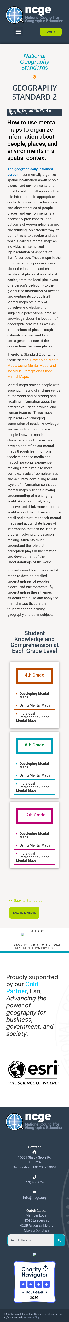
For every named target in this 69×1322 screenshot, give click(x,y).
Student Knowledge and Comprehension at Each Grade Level (34, 642)
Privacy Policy (31, 1317)
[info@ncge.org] (34, 1192)
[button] (18, 31)
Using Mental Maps (35, 705)
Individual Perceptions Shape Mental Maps (32, 717)
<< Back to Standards (25, 900)
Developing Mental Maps (34, 695)
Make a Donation (36, 1230)
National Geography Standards (34, 61)
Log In (51, 31)
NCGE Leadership (36, 1220)
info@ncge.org (34, 1198)
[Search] (59, 1240)
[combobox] (30, 1240)
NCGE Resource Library (36, 1225)
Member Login (36, 1215)
